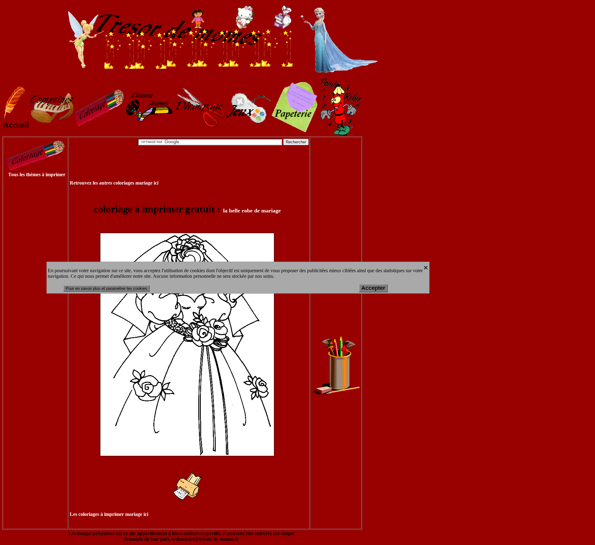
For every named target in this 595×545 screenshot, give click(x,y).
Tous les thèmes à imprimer (36, 174)
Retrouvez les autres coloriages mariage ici (114, 182)
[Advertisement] (28, 276)
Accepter (373, 288)
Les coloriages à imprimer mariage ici (109, 514)
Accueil (16, 124)
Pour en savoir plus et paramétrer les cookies (106, 288)
